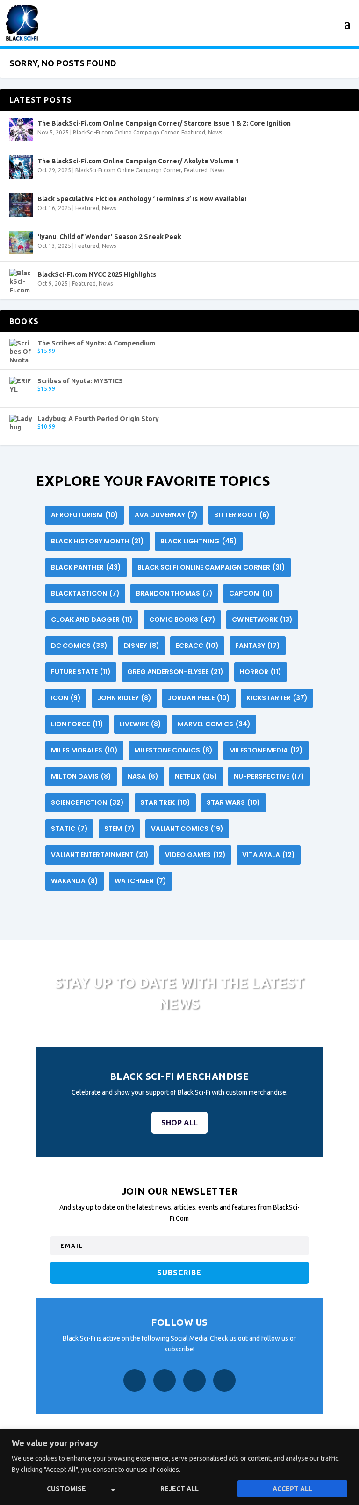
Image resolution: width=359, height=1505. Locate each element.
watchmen (140, 881)
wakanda (74, 881)
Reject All (179, 1488)
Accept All (292, 1488)
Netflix (196, 776)
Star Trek (165, 802)
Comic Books (182, 619)
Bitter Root (242, 515)
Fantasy (257, 645)
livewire (140, 724)
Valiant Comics (187, 828)
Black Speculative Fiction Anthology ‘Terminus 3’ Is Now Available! (141, 199)
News (215, 132)
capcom (251, 593)
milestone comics (173, 750)
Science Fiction (87, 802)
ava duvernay (166, 515)
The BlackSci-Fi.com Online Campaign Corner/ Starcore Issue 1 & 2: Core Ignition (164, 123)
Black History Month (97, 541)
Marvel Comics (214, 724)
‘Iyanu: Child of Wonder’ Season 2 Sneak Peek (109, 236)
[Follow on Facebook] (134, 1380)
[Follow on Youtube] (224, 1380)
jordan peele (199, 698)
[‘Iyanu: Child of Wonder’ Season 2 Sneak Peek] (21, 242)
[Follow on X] (194, 1380)
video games (195, 854)
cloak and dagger (92, 619)
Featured (193, 132)
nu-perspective (269, 776)
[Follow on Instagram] (164, 1380)
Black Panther (86, 567)
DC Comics (79, 645)
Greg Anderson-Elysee (175, 671)
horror (260, 671)
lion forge (77, 724)
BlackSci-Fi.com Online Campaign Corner (126, 132)
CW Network (262, 619)
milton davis (81, 776)
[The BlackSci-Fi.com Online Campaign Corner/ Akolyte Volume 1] (21, 167)
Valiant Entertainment (100, 854)
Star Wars (233, 802)
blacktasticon (85, 593)
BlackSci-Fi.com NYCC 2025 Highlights (96, 274)
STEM (119, 828)
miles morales (84, 750)
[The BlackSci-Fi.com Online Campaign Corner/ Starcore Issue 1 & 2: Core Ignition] (21, 129)
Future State (81, 671)
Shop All (179, 1122)
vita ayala (268, 854)
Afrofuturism (84, 515)
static (69, 828)
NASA (143, 776)
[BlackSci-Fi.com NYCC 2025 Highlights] (21, 280)
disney (141, 645)
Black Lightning (198, 541)
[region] (179, 1467)
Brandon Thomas (174, 593)
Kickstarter (277, 698)
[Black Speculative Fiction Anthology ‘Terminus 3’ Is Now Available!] (21, 205)
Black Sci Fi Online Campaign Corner (211, 567)
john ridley (124, 698)
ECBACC (197, 645)
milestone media (266, 750)
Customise (66, 1488)
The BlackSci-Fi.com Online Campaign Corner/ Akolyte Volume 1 (138, 161)
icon (66, 698)
